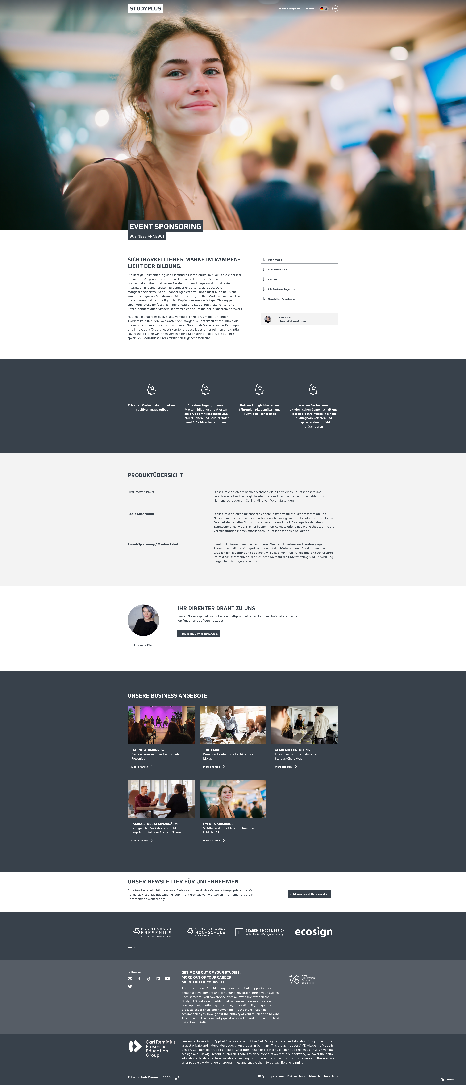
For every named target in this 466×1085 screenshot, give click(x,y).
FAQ (261, 1076)
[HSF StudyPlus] (145, 8)
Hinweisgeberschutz (323, 1076)
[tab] (130, 947)
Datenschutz (296, 1076)
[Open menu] (335, 8)
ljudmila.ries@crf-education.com (291, 321)
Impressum (276, 1076)
